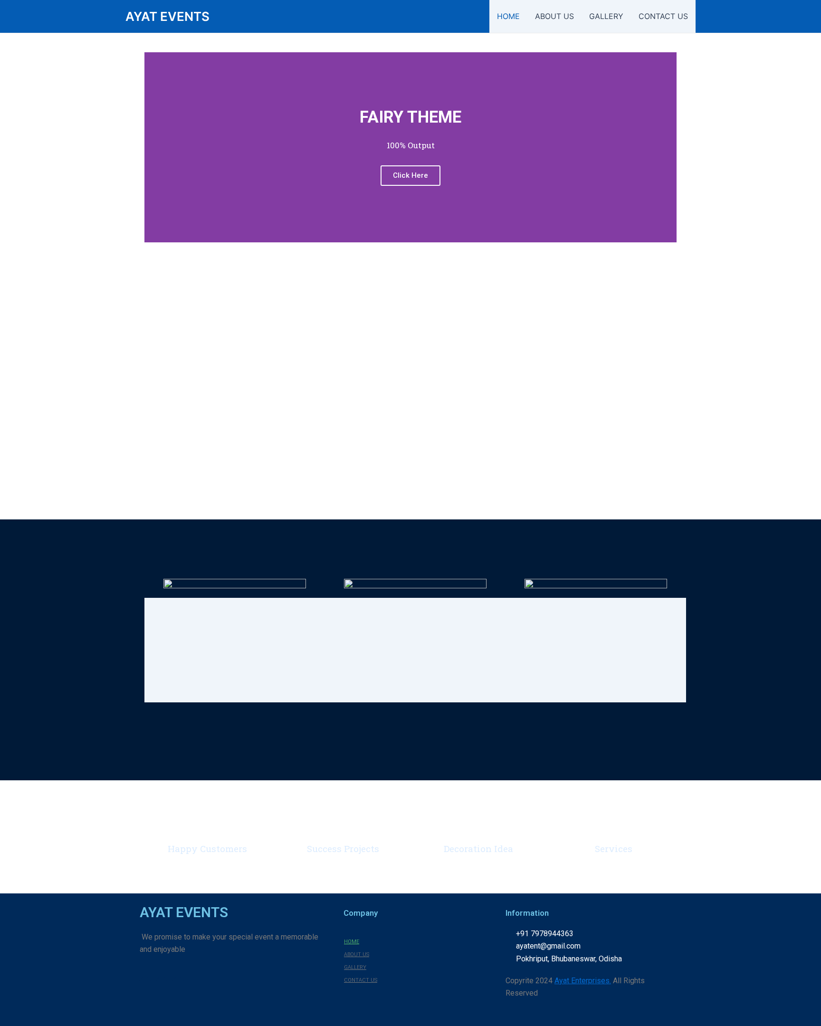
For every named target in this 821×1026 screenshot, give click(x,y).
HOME (508, 16)
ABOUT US (554, 16)
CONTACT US (663, 16)
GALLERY (606, 16)
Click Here (410, 175)
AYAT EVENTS (167, 16)
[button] (153, 147)
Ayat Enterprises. (582, 980)
